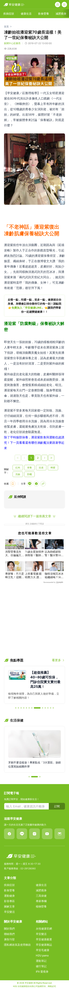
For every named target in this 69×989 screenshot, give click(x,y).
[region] (34, 305)
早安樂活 (9, 911)
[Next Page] (45, 458)
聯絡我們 (9, 934)
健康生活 (41, 885)
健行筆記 (41, 966)
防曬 (29, 474)
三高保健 (41, 895)
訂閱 (57, 806)
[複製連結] (43, 483)
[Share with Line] (29, 483)
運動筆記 (41, 960)
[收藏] (12, 483)
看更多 (56, 660)
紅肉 (17, 467)
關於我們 (9, 928)
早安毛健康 (42, 950)
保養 (29, 467)
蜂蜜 (53, 467)
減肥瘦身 (41, 890)
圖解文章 (9, 906)
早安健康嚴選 (44, 939)
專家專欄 (41, 901)
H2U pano (42, 955)
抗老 (41, 467)
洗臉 (17, 474)
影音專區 (9, 901)
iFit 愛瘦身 (42, 971)
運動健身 (9, 895)
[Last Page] (51, 458)
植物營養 (41, 906)
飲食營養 (9, 890)
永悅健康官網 (44, 928)
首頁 (6, 26)
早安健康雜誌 (44, 944)
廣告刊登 (9, 939)
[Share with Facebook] (36, 483)
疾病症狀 (9, 885)
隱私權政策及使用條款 (17, 944)
